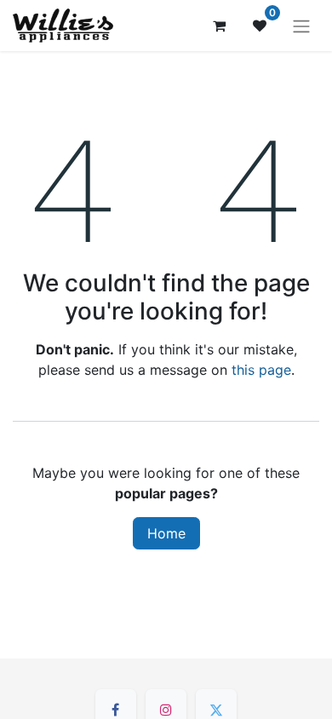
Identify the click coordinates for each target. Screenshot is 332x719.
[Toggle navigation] (301, 25)
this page (261, 369)
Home (166, 533)
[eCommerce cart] (219, 26)
